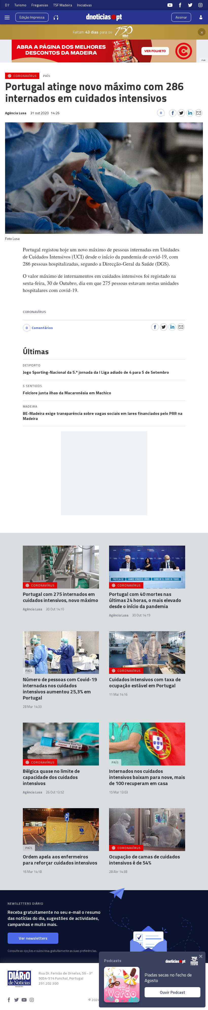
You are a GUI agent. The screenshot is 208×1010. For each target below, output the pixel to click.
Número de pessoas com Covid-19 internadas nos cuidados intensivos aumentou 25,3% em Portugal (60, 688)
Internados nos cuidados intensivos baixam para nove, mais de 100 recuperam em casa (147, 777)
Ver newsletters (33, 938)
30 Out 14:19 (141, 615)
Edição (32, 17)
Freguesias (39, 5)
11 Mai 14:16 (118, 694)
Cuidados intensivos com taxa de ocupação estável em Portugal (145, 682)
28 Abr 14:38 (118, 871)
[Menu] (7, 17)
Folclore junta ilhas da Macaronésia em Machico (67, 393)
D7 (7, 5)
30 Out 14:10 (55, 609)
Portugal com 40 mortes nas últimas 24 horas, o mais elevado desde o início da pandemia (145, 600)
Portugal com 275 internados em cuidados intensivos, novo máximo (60, 597)
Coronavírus (34, 311)
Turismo (20, 5)
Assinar (181, 17)
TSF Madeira (62, 5)
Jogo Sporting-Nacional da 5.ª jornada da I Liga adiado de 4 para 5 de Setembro (96, 372)
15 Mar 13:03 (118, 792)
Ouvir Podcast (172, 992)
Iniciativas (84, 5)
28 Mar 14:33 (32, 706)
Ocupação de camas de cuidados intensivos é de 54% (144, 860)
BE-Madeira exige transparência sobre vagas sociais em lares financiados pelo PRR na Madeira (102, 415)
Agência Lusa (32, 609)
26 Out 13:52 (55, 792)
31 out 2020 (45, 113)
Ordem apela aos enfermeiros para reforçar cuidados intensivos (60, 860)
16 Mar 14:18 (32, 871)
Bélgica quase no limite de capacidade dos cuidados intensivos (51, 777)
